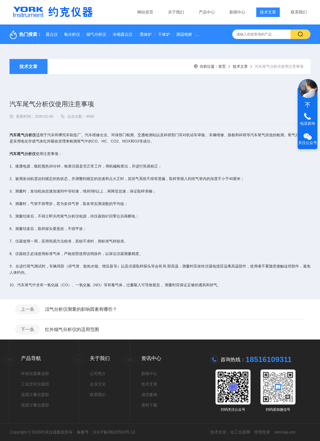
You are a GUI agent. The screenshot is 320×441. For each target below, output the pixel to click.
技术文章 (268, 12)
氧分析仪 (72, 34)
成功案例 (149, 394)
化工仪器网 (240, 432)
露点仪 (52, 34)
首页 (222, 66)
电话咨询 (307, 123)
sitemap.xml (285, 432)
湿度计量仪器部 (35, 405)
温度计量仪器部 (35, 394)
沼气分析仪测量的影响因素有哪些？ (81, 309)
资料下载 (149, 405)
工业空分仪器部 (35, 384)
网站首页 (145, 12)
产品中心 (207, 12)
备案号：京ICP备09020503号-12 (106, 432)
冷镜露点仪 (122, 34)
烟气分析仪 (96, 34)
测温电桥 (184, 34)
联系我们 (299, 12)
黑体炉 (146, 34)
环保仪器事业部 (35, 374)
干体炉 (164, 34)
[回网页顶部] (307, 105)
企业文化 (98, 384)
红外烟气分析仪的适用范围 (72, 329)
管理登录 (262, 432)
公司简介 (98, 374)
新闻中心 (237, 12)
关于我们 (176, 12)
